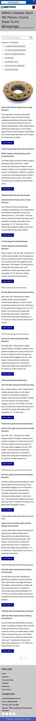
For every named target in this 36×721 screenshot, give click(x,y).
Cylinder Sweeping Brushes (15, 46)
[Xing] (10, 714)
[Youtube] (14, 714)
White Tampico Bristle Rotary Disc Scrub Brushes (16, 155)
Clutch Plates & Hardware (14, 65)
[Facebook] (3, 714)
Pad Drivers (9, 58)
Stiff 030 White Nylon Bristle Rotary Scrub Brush (16, 617)
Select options (7, 142)
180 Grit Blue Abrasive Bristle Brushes (17, 385)
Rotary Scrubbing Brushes (15, 54)
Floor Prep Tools (11, 62)
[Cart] (33, 2)
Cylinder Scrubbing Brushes (15, 50)
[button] (33, 7)
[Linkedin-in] (7, 714)
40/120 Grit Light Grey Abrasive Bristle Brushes (17, 429)
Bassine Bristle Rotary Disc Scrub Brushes (15, 201)
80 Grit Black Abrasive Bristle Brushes (17, 292)
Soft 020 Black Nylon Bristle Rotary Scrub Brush (16, 571)
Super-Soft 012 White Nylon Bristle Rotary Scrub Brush (16, 524)
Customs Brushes (11, 69)
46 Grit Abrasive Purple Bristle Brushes (14, 247)
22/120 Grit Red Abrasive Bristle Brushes (15, 340)
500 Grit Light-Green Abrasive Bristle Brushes (17, 476)
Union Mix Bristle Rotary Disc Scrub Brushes (16, 108)
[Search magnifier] (30, 37)
